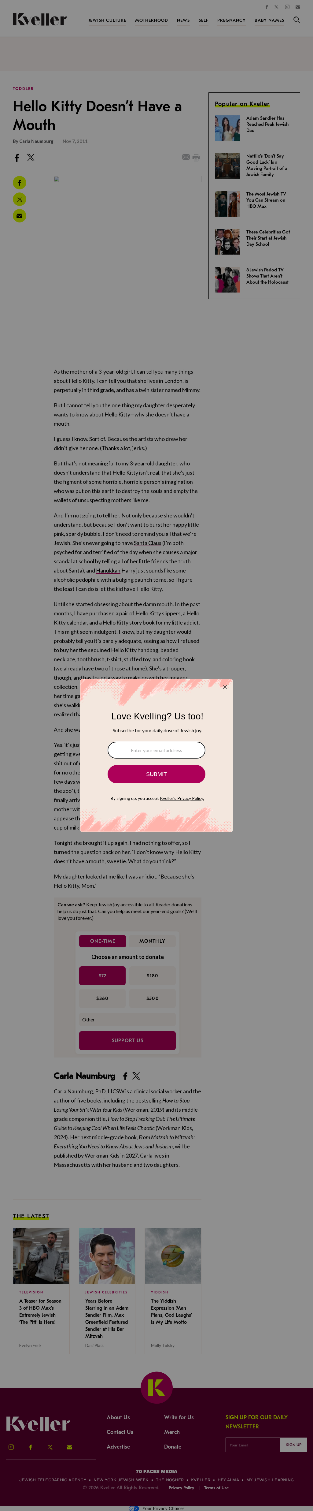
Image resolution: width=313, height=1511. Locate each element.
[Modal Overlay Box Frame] (156, 755)
